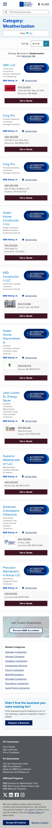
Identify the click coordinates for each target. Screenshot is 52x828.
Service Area (31, 80)
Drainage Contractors (16, 652)
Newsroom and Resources (16, 772)
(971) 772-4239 (24, 87)
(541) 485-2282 (24, 428)
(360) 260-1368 (11, 137)
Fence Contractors (14, 670)
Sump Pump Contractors (17, 688)
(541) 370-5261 (11, 245)
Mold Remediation (14, 674)
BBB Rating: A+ (10, 179)
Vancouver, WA (28, 56)
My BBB (45, 4)
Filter (28, 33)
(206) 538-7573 (24, 366)
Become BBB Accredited (26, 630)
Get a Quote (26, 100)
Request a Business (18, 722)
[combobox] (40, 43)
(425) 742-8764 (24, 539)
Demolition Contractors (17, 683)
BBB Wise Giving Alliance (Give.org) (21, 786)
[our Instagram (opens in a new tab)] (22, 796)
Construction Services (16, 665)
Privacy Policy (35, 812)
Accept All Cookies (16, 822)
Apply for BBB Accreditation (17, 769)
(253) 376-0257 (11, 482)
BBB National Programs (14, 788)
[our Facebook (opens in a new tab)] (16, 796)
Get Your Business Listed (15, 763)
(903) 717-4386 (24, 304)
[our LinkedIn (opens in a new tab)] (11, 796)
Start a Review (10, 749)
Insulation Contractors (16, 661)
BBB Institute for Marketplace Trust (20, 783)
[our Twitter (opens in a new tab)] (5, 796)
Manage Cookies (39, 822)
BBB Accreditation (12, 766)
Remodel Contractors (16, 679)
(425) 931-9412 (11, 593)
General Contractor (14, 656)
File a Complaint (11, 752)
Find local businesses (20, 12)
